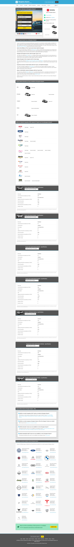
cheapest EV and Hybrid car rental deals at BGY (33, 527)
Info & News (44, 5)
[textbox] (24, 17)
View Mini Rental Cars (39, 512)
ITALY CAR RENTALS (44, 416)
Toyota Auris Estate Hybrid (47, 428)
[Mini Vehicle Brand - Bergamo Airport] (33, 510)
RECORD (39, 416)
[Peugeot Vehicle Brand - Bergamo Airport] (19, 465)
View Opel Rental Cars (53, 452)
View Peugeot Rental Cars (25, 467)
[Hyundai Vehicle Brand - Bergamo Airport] (33, 472)
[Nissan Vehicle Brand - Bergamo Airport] (19, 488)
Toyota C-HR (25, 429)
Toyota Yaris (36, 429)
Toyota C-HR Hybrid (30, 429)
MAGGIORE (37, 60)
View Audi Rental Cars (39, 467)
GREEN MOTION (34, 49)
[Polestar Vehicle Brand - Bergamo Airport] (19, 502)
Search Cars (53, 526)
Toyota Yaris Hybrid (41, 429)
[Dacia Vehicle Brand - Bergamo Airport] (47, 510)
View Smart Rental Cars (39, 497)
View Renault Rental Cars (25, 474)
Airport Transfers (32, 5)
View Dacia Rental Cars (53, 512)
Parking (38, 5)
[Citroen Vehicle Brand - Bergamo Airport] (33, 458)
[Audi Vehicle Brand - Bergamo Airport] (33, 465)
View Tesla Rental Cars (53, 504)
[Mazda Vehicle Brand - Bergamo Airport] (47, 495)
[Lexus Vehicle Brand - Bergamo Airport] (33, 502)
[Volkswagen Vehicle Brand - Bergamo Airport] (19, 450)
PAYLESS (22, 416)
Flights (21, 5)
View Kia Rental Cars (52, 474)
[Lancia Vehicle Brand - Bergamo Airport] (19, 495)
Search (24, 27)
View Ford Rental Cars (39, 452)
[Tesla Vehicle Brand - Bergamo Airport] (47, 503)
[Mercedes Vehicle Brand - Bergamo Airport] (47, 465)
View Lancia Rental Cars (25, 497)
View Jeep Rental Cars (25, 482)
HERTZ (27, 55)
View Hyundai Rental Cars (39, 474)
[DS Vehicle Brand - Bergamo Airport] (19, 518)
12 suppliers (53, 17)
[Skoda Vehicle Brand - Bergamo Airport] (33, 480)
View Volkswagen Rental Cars (26, 452)
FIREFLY (42, 60)
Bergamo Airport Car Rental (22, 46)
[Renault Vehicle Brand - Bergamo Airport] (19, 472)
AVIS (30, 55)
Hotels (49, 5)
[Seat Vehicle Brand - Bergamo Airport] (47, 480)
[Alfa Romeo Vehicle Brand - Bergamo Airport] (33, 487)
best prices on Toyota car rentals (31, 422)
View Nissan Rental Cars (25, 489)
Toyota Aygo (48, 435)
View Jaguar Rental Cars (53, 489)
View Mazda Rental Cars (53, 497)
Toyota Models (48, 15)
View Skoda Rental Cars (39, 482)
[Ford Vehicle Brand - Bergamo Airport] (33, 451)
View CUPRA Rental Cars (25, 512)
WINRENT (27, 60)
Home (17, 5)
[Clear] (30, 17)
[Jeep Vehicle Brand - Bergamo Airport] (19, 480)
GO (42, 536)
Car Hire (25, 5)
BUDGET (36, 416)
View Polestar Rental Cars (25, 504)
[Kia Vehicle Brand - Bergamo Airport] (47, 472)
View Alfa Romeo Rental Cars (40, 489)
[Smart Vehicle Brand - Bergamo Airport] (33, 495)
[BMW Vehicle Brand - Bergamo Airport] (47, 458)
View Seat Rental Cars (53, 482)
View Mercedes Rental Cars (53, 467)
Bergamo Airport (25, 2)
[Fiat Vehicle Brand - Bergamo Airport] (19, 458)
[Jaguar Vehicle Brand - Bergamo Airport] (47, 487)
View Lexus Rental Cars (39, 504)
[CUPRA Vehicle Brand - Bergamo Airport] (19, 510)
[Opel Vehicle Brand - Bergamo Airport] (47, 450)
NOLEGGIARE (33, 60)
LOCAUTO (49, 416)
